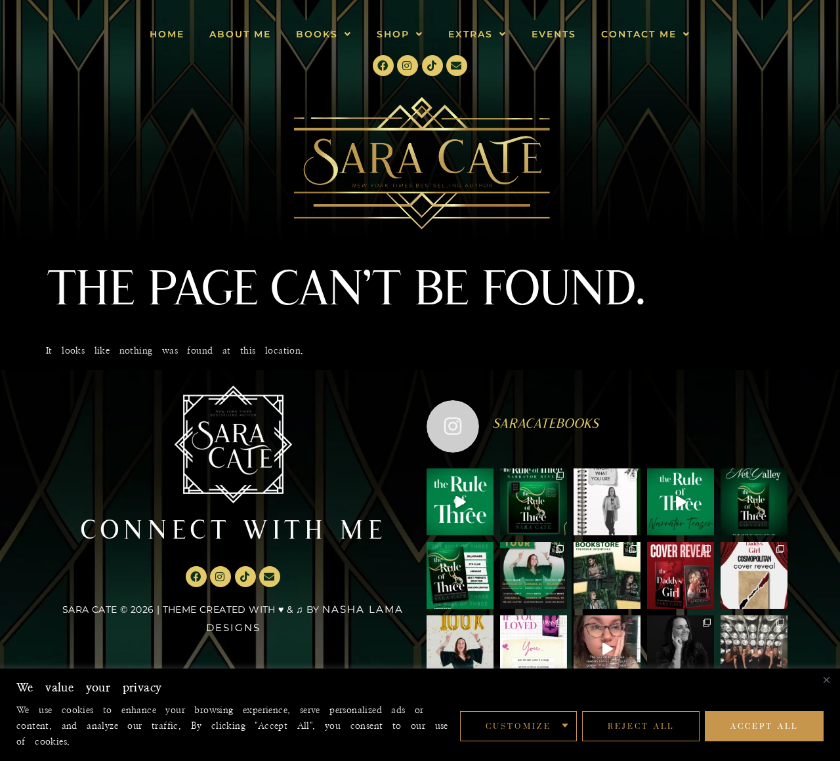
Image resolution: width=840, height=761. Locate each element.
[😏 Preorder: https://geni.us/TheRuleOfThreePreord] (460, 501)
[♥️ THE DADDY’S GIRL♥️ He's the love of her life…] (680, 575)
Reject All (641, 726)
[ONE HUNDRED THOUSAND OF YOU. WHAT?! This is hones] (460, 648)
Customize (518, 726)
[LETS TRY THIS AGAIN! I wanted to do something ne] (607, 575)
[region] (420, 714)
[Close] (826, 680)
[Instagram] (407, 65)
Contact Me (639, 34)
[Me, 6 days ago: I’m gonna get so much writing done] (754, 648)
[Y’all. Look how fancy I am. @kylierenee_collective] (680, 648)
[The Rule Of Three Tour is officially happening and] (533, 575)
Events (554, 34)
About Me (240, 34)
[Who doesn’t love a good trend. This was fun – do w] (607, 501)
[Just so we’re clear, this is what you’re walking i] (460, 575)
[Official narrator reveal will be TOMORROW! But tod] (680, 501)
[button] (324, 34)
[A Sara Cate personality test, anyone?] (533, 648)
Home (167, 34)
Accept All (764, 726)
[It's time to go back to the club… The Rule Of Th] (754, 501)
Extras (470, 34)
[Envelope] (456, 65)
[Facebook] (383, 65)
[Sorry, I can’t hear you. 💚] (607, 648)
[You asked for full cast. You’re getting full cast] (533, 501)
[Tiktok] (432, 65)
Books (317, 34)
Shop (393, 34)
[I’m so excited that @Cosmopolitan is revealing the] (754, 575)
